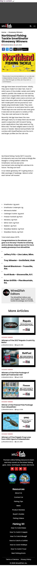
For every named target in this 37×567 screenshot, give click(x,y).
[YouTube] (20, 468)
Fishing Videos (18, 518)
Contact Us (18, 497)
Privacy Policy (26, 559)
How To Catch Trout (18, 549)
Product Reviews (18, 510)
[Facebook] (12, 468)
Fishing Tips (18, 501)
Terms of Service (12, 559)
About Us (18, 493)
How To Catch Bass (18, 528)
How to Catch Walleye (18, 545)
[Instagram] (24, 468)
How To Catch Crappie (18, 532)
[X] (16, 468)
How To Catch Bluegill (18, 536)
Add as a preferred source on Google (22, 49)
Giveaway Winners (15, 32)
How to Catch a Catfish (18, 540)
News (19, 506)
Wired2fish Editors (18, 292)
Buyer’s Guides (18, 514)
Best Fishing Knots (19, 553)
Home (4, 32)
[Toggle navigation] (34, 25)
